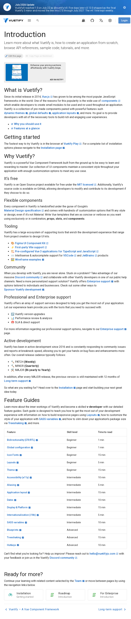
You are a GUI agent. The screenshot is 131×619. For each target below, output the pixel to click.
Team (78, 581)
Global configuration (18, 447)
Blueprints (12, 530)
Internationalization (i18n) (21, 515)
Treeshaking (16, 423)
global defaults (38, 113)
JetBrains (88, 255)
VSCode (68, 255)
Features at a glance (27, 128)
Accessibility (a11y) (18, 477)
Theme (11, 470)
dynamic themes (14, 113)
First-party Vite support (29, 247)
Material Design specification (22, 210)
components (109, 100)
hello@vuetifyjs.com (102, 553)
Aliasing (11, 485)
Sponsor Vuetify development (22, 289)
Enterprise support (98, 281)
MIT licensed (85, 184)
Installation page (51, 147)
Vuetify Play (71, 143)
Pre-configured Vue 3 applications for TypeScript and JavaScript (55, 251)
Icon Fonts (13, 455)
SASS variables (48, 419)
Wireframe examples (28, 259)
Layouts (92, 415)
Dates (10, 500)
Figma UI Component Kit (30, 243)
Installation (66, 387)
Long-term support (16, 381)
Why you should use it (27, 124)
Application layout (17, 492)
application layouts (64, 113)
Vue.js (46, 96)
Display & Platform (17, 507)
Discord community (27, 277)
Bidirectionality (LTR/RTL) (21, 440)
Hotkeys (11, 545)
